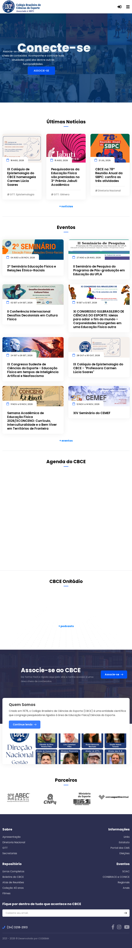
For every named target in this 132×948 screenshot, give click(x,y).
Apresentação (11, 837)
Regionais (124, 882)
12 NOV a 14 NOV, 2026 (88, 404)
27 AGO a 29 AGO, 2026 (89, 257)
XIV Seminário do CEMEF (91, 413)
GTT (5, 848)
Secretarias (9, 853)
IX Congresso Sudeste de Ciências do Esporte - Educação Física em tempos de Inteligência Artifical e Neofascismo (32, 370)
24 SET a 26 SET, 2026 (22, 355)
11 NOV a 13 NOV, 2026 (22, 404)
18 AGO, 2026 (17, 160)
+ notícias (66, 206)
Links (127, 837)
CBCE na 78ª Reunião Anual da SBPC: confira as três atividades (109, 175)
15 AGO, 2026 (61, 160)
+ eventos (66, 441)
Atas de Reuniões (13, 882)
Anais (126, 888)
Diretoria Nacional (13, 842)
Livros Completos (13, 871)
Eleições (124, 853)
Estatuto (124, 842)
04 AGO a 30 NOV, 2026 (23, 257)
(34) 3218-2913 (17, 927)
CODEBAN (43, 938)
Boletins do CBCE (13, 877)
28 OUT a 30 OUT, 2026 (88, 355)
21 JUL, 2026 (105, 160)
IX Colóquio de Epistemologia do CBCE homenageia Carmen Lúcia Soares (21, 177)
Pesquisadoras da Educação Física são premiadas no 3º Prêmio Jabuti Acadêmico (65, 177)
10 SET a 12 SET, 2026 (87, 302)
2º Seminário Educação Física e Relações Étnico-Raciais (31, 268)
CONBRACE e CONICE (116, 877)
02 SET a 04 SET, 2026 (22, 302)
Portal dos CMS (120, 848)
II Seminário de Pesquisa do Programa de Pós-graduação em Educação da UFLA (99, 270)
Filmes (6, 893)
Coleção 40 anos (13, 888)
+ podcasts (66, 626)
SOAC (126, 871)
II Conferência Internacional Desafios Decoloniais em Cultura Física (32, 315)
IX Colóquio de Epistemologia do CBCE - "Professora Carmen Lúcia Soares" (98, 368)
